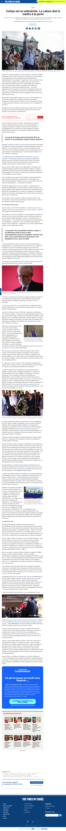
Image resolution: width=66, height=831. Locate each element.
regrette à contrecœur (31, 378)
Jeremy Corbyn (12, 773)
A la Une (5, 818)
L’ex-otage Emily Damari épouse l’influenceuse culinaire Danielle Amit (17, 726)
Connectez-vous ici (39, 785)
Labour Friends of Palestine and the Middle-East (22, 775)
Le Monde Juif (5, 773)
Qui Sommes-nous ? (28, 807)
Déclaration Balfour (14, 774)
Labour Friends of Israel (7, 775)
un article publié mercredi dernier (28, 428)
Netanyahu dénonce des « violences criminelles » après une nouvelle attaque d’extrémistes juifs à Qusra (36, 728)
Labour (25, 773)
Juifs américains (6, 774)
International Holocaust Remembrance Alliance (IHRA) (13, 776)
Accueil (4, 803)
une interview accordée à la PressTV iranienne (23, 620)
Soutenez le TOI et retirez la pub (59, 1)
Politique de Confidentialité (29, 805)
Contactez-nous (27, 812)
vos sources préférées (48, 21)
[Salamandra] (44, 828)
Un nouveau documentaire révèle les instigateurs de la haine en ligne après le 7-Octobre (9, 727)
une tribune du (18, 628)
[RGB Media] (34, 829)
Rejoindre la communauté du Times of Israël (22, 701)
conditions (37, 119)
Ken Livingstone (22, 774)
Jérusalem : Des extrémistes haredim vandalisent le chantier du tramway (8, 745)
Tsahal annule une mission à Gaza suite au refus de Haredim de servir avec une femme (18, 744)
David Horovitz (33, 24)
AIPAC (29, 773)
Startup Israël (6, 814)
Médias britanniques (28, 776)
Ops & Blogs (5, 812)
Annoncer (26, 810)
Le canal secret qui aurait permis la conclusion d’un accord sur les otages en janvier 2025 (36, 745)
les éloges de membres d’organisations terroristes (25, 468)
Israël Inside (6, 810)
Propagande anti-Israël (31, 774)
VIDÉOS (4, 816)
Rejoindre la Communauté (45, 1)
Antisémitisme (19, 773)
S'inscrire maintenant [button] (36, 782)
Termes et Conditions (28, 803)
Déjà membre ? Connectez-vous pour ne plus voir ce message (22, 705)
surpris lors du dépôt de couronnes (24, 384)
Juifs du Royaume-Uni (35, 773)
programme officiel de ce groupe (13, 305)
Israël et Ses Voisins (7, 805)
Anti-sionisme (36, 776)
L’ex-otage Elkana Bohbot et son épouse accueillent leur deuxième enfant (27, 744)
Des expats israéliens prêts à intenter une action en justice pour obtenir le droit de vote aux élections (27, 727)
